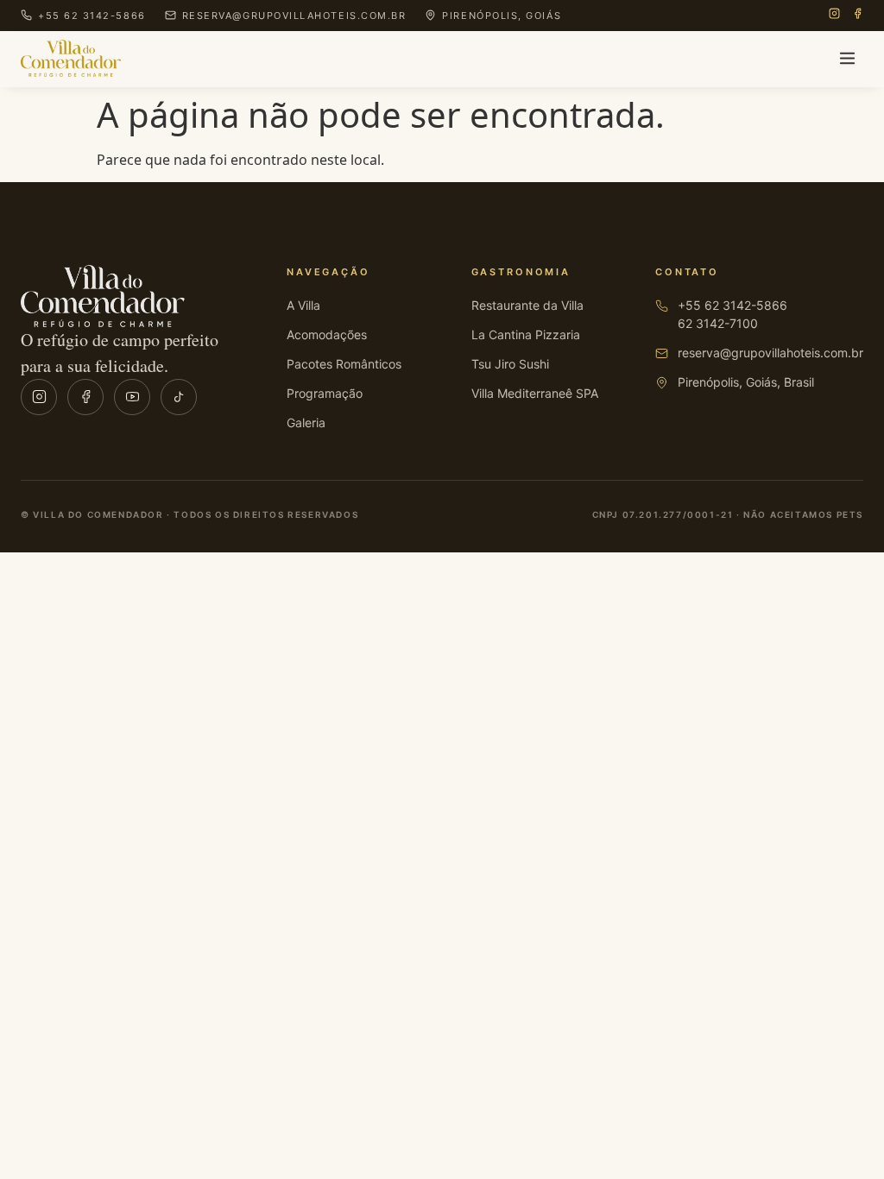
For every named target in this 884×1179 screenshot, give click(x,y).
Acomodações (327, 334)
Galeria (306, 422)
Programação (325, 393)
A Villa (303, 305)
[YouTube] (132, 397)
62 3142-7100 (718, 323)
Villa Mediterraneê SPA (534, 393)
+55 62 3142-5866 (732, 305)
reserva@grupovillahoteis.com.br (770, 352)
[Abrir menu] (846, 58)
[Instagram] (834, 15)
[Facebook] (857, 15)
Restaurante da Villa (527, 305)
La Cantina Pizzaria (525, 334)
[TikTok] (179, 397)
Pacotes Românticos (344, 363)
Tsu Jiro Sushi (510, 363)
